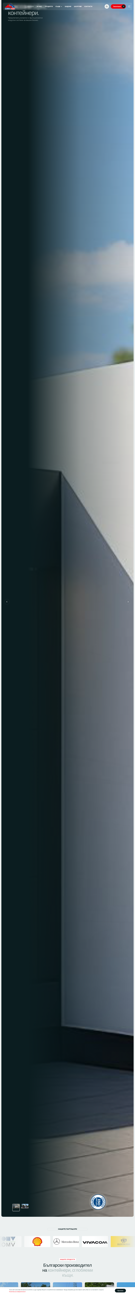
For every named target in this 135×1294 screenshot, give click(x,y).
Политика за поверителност (17, 1291)
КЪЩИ (58, 6)
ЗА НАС (39, 6)
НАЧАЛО (31, 6)
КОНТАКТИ (88, 6)
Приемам (120, 1290)
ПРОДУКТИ (49, 6)
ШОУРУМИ (78, 6)
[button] (7, 611)
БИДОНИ (68, 6)
